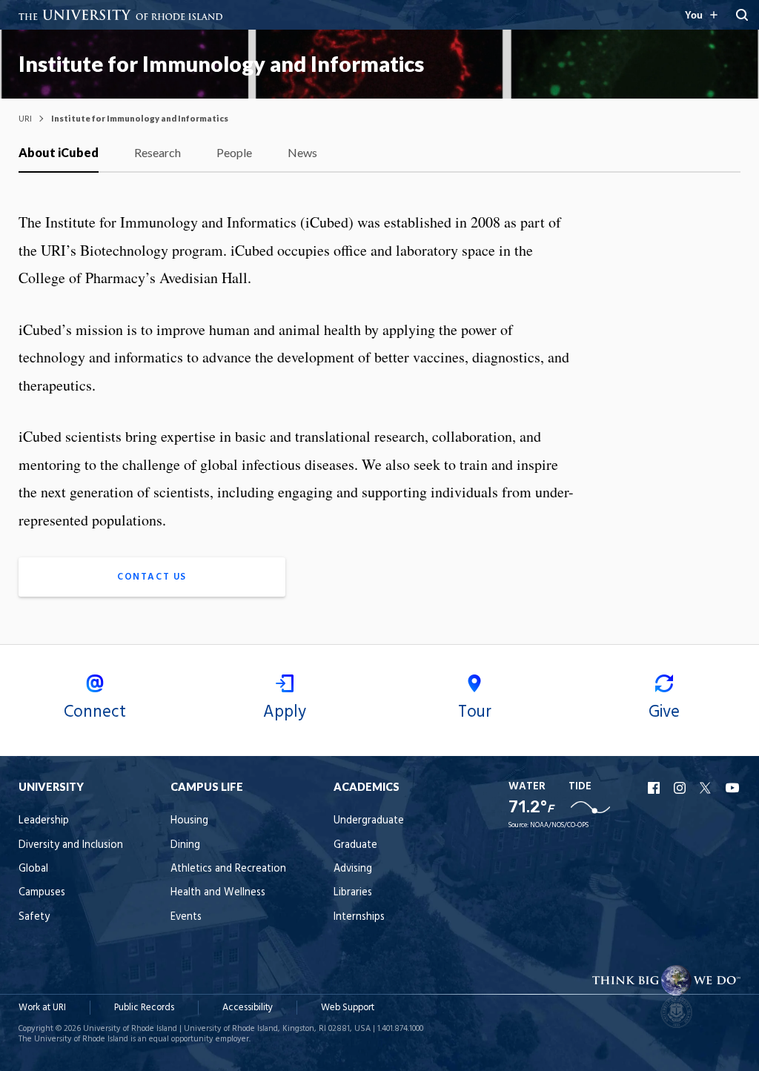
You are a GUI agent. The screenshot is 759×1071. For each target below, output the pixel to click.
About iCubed (59, 152)
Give (664, 712)
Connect (95, 712)
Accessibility (247, 1007)
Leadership (44, 820)
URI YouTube (733, 788)
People (234, 152)
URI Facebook (655, 788)
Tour (474, 712)
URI (25, 118)
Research (157, 152)
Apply (284, 712)
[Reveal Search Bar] (742, 15)
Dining (185, 845)
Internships (359, 917)
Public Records (144, 1007)
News (302, 152)
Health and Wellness (217, 892)
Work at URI (42, 1007)
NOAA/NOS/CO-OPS (559, 825)
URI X (707, 788)
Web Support (347, 1007)
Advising (353, 869)
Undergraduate (369, 820)
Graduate (355, 845)
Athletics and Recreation (228, 869)
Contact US (152, 577)
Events (186, 917)
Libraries (353, 892)
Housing (189, 820)
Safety (34, 917)
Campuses (42, 892)
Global (33, 869)
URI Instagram (681, 788)
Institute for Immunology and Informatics (221, 63)
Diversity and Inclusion (71, 845)
